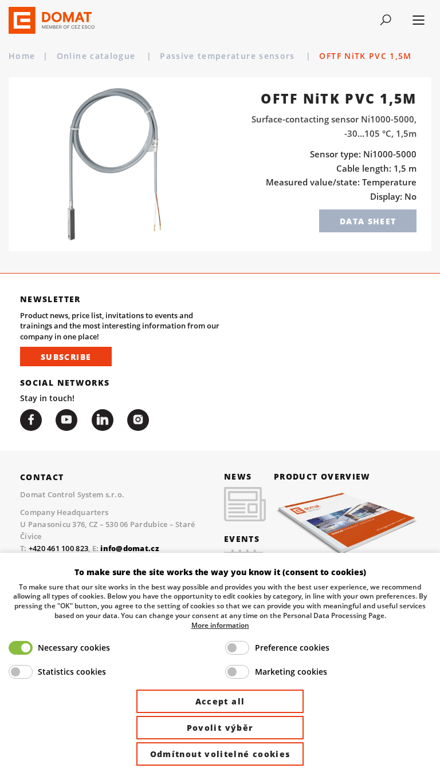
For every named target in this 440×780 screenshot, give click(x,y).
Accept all (220, 701)
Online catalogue (98, 56)
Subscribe (66, 356)
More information (220, 624)
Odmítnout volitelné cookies (220, 754)
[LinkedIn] (102, 420)
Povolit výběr (220, 727)
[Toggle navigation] (386, 20)
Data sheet (368, 221)
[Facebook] (31, 420)
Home (22, 56)
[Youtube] (66, 420)
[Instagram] (138, 420)
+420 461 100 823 (58, 548)
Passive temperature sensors (229, 56)
